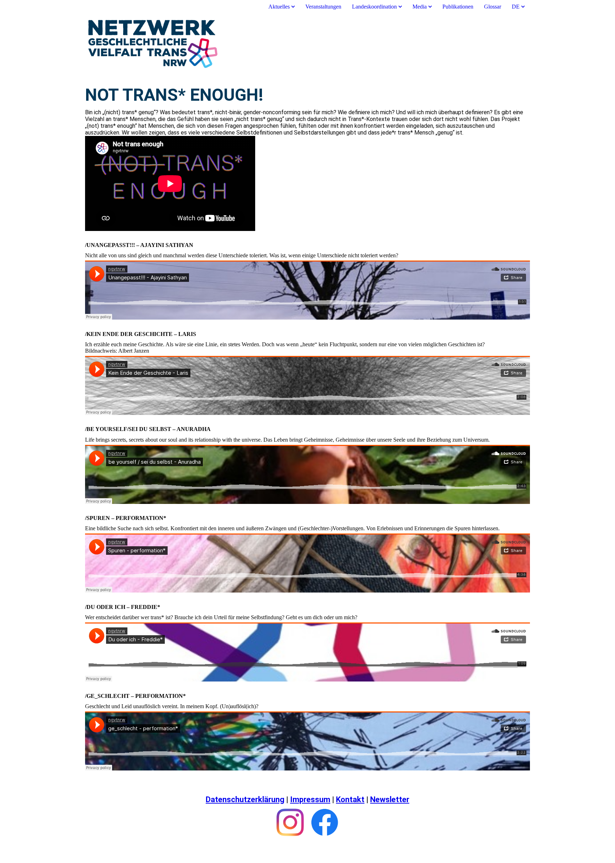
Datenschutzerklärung (245, 799)
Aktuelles (279, 7)
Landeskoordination (374, 7)
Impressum (310, 799)
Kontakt (350, 799)
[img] (307, 43)
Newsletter (389, 799)
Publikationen (457, 7)
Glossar (492, 7)
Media (419, 7)
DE (516, 7)
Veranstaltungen (323, 7)
